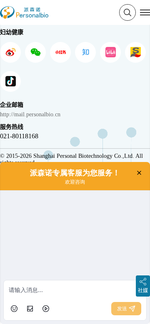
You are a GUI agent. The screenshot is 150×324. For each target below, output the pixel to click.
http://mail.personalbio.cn (30, 114)
